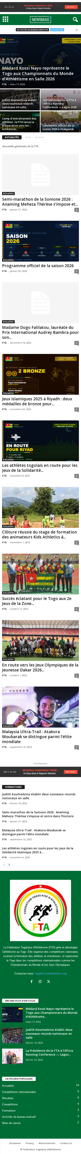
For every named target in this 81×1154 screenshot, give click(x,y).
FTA (4, 84)
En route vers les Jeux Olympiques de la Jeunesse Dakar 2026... (40, 667)
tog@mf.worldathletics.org (50, 973)
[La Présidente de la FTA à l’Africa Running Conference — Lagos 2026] (12, 1056)
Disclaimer (15, 1143)
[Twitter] (49, 982)
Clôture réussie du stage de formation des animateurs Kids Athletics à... (39, 534)
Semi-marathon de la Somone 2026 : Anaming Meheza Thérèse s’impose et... (40, 202)
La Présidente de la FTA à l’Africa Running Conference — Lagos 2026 (59, 103)
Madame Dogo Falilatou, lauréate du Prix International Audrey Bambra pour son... (40, 332)
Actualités (57, 29)
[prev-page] (4, 864)
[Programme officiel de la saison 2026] (40, 241)
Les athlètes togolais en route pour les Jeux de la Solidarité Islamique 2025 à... (37, 850)
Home (28, 137)
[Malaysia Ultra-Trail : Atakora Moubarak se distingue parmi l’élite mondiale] (40, 707)
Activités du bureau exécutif (32, 29)
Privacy (30, 1143)
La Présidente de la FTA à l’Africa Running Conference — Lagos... (49, 1052)
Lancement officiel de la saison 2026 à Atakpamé (58, 127)
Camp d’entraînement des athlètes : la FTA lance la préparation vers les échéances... (19, 124)
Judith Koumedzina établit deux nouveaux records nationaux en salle (19, 103)
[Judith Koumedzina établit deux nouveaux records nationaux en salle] (12, 1035)
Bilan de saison (11, 1123)
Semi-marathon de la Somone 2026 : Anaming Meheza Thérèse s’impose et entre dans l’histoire (38, 814)
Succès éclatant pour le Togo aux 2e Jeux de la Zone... (36, 601)
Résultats (8, 1098)
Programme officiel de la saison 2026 (38, 265)
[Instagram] (41, 982)
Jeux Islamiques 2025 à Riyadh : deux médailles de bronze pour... (37, 401)
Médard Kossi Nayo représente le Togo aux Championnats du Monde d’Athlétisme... (51, 1013)
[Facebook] (32, 982)
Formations (9, 1110)
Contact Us (66, 1143)
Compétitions (10, 1104)
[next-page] (9, 864)
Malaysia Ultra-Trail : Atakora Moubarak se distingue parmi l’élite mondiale (37, 736)
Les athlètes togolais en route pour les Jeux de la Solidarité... (39, 468)
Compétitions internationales (19, 1092)
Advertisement (47, 1143)
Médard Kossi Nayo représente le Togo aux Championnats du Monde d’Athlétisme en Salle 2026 (38, 73)
